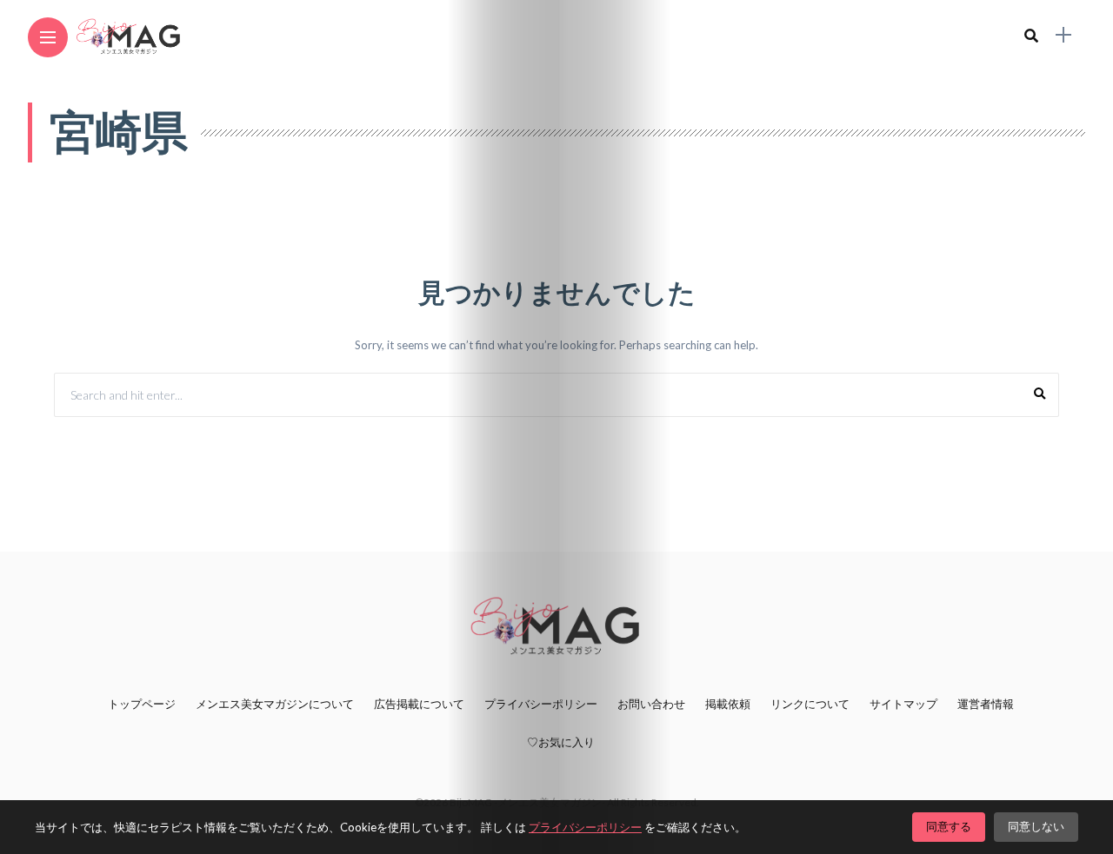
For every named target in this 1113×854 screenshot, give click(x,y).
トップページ (142, 704)
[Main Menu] (48, 37)
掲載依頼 (727, 704)
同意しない (1036, 826)
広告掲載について (419, 704)
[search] (1031, 35)
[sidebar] (1063, 35)
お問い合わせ (651, 704)
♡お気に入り (561, 742)
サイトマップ (903, 704)
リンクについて (810, 704)
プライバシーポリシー (540, 704)
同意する (948, 826)
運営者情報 (985, 704)
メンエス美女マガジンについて (275, 704)
